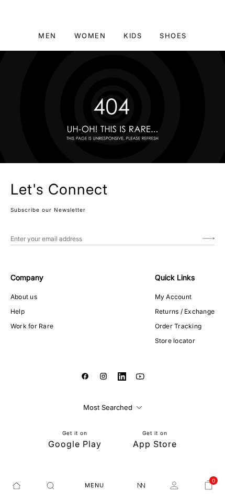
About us (23, 297)
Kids (132, 35)
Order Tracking (178, 326)
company (26, 277)
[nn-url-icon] (141, 485)
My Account (173, 297)
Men (47, 35)
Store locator (175, 341)
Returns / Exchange (185, 311)
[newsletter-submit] (209, 238)
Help (17, 311)
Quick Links (175, 277)
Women (90, 35)
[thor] (112, 13)
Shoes (173, 35)
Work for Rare (31, 326)
